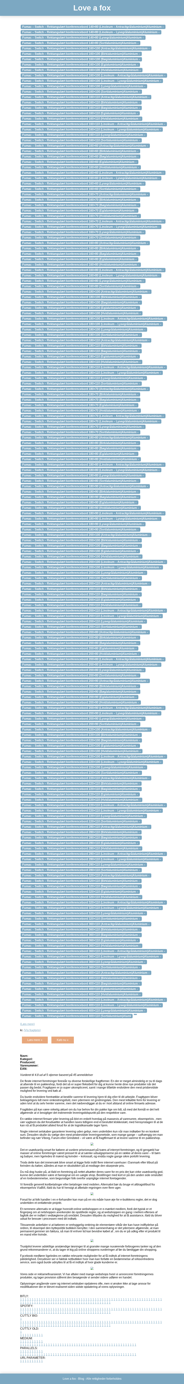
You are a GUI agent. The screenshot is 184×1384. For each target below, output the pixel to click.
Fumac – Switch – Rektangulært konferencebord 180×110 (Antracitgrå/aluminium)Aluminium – (86, 340)
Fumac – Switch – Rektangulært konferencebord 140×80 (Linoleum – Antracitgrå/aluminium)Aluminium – (93, 26)
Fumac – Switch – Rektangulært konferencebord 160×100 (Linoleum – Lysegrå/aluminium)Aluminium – (91, 80)
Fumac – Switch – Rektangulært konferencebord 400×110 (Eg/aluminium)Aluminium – (80, 988)
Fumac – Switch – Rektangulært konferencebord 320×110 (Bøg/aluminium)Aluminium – (81, 886)
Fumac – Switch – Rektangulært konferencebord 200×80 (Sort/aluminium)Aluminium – (80, 675)
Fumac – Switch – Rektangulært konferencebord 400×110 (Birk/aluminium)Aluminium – (81, 978)
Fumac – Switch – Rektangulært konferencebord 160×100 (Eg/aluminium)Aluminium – (80, 64)
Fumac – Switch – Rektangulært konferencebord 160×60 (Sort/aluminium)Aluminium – (80, 188)
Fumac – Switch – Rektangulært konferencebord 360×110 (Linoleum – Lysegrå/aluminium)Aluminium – (91, 956)
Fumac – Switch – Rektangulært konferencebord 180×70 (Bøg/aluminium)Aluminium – (80, 399)
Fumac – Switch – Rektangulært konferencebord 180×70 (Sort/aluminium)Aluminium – (80, 432)
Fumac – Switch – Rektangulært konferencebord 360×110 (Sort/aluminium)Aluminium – (81, 967)
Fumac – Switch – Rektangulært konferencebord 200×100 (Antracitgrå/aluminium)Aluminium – (86, 534)
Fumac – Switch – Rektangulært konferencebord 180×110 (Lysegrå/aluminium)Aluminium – (83, 378)
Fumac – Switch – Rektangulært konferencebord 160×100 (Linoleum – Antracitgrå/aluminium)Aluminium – (93, 75)
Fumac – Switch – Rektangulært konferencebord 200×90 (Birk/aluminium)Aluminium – (80, 686)
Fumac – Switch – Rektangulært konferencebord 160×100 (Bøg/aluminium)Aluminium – (81, 59)
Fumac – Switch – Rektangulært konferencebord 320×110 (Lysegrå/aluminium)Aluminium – (83, 913)
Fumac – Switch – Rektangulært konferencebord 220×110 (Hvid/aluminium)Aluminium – (81, 799)
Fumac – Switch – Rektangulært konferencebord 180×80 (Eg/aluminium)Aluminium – (79, 453)
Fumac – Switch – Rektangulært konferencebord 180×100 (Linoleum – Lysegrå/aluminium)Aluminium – (91, 324)
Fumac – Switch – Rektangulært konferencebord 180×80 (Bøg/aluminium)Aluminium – (80, 448)
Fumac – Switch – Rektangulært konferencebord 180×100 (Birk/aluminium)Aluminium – (81, 297)
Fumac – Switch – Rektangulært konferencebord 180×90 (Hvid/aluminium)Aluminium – (80, 507)
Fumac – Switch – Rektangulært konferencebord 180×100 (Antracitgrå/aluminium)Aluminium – (86, 291)
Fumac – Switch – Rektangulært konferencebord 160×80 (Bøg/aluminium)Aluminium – (80, 253)
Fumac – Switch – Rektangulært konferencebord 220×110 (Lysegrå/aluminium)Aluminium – (83, 815)
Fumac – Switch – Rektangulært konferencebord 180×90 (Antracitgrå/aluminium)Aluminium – (85, 486)
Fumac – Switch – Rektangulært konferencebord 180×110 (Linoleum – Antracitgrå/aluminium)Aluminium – (93, 367)
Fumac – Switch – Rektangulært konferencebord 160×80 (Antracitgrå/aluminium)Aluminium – (85, 243)
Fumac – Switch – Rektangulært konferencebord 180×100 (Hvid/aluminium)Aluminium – (81, 313)
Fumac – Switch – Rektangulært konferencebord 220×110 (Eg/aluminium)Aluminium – (80, 794)
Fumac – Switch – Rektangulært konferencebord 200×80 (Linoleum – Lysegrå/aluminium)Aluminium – (91, 664)
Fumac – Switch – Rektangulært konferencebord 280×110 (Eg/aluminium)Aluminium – (80, 843)
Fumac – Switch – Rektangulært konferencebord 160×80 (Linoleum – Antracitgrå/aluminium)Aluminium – (93, 270)
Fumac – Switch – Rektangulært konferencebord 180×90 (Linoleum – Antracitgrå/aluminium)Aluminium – (93, 513)
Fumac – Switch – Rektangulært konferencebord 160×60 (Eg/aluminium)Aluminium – (79, 161)
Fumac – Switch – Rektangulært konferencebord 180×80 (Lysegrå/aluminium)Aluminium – (83, 475)
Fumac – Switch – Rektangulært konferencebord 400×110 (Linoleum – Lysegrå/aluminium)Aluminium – (91, 1005)
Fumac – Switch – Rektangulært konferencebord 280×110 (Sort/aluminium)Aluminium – (81, 870)
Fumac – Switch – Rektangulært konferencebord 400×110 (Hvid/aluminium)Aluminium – (81, 994)
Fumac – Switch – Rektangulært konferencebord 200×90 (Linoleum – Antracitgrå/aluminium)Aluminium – (93, 707)
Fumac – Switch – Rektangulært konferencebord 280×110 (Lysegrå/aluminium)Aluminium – (83, 864)
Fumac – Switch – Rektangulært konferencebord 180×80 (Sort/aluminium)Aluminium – (80, 480)
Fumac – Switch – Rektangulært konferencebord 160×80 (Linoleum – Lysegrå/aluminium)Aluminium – (91, 275)
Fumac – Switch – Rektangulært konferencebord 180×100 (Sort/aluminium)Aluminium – (81, 334)
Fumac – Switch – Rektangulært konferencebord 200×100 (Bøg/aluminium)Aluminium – (81, 545)
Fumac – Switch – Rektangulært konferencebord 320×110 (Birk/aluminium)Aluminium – (81, 880)
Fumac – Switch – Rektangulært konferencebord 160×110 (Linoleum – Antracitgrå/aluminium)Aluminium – (93, 124)
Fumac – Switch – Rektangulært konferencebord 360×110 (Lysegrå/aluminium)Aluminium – (83, 961)
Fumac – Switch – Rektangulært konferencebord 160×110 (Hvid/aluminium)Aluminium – (81, 118)
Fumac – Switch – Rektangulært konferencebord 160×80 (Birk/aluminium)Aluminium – (80, 248)
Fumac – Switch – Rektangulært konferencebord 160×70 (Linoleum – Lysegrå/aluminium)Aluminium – (91, 226)
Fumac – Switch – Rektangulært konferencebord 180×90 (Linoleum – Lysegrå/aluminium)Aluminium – (91, 518)
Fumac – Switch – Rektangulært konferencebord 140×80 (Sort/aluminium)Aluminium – (80, 43)
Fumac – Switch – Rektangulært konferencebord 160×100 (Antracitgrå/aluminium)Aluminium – (86, 48)
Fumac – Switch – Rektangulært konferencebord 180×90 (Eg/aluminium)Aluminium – (79, 502)
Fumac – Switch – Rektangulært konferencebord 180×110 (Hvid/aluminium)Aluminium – (81, 361)
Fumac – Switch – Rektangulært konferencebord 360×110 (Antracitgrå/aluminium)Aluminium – (86, 924)
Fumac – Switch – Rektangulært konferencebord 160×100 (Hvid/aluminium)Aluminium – (81, 70)
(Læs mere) (27, 1024)
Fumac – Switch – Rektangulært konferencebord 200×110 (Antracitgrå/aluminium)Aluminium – (86, 583)
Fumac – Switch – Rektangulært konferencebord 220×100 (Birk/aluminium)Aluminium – (81, 734)
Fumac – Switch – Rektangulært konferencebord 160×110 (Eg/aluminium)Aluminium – (80, 113)
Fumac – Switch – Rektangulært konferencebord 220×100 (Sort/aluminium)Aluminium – (81, 772)
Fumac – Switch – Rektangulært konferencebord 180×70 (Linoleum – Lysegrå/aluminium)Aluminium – (91, 421)
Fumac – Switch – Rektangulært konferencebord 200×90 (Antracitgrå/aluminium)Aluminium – (85, 680)
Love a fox (92, 8)
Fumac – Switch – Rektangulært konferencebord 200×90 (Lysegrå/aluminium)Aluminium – (83, 718)
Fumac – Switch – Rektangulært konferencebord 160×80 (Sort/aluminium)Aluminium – (80, 286)
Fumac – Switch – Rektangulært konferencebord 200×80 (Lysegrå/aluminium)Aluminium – (83, 670)
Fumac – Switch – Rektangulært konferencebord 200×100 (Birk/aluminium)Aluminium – (81, 540)
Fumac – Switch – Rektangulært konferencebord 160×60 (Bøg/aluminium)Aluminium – (80, 156)
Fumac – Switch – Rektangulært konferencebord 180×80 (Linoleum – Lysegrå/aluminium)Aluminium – (91, 470)
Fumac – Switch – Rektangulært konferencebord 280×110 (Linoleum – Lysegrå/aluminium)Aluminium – (91, 859)
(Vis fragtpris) (32, 1030)
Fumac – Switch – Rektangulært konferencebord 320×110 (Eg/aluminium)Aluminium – (80, 891)
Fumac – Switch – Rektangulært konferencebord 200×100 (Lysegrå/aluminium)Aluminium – (84, 572)
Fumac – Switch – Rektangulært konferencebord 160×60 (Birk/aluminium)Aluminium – (80, 151)
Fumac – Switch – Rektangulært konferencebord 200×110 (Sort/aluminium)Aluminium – (81, 626)
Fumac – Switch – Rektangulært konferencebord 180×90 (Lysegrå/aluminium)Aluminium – (83, 524)
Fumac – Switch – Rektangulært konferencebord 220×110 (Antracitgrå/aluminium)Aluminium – (86, 778)
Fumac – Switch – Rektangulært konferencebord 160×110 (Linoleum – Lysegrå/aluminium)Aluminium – (91, 129)
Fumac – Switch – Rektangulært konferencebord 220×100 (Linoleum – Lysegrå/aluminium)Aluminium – (91, 761)
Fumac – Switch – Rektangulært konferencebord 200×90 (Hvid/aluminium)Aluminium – (80, 702)
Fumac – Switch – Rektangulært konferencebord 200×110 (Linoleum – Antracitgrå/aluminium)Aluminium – (93, 610)
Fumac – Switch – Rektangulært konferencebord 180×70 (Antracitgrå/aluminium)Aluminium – (85, 388)
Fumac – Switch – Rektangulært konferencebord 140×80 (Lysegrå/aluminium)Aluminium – (83, 37)
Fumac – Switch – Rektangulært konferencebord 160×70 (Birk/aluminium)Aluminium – (80, 199)
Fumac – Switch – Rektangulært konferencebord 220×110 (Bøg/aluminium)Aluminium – (81, 788)
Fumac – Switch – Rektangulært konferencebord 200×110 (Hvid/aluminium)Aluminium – (81, 605)
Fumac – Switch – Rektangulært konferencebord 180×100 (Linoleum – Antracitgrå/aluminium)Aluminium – (93, 318)
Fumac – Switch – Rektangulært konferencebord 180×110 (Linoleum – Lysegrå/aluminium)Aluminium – (91, 372)
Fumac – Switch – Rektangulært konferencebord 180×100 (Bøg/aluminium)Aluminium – (81, 302)
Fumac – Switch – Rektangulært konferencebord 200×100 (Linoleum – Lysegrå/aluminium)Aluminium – (91, 567)
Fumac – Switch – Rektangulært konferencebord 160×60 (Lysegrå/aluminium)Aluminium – (83, 183)
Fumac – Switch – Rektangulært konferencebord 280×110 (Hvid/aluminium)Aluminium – (81, 848)
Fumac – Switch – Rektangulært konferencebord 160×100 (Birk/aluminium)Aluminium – (81, 53)
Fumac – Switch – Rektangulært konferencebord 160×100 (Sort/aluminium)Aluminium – (81, 91)
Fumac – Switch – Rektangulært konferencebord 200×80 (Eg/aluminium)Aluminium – (79, 648)
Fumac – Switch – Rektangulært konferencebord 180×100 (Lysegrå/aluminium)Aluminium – (84, 329)
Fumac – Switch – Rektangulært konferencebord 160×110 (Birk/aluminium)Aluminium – (81, 102)
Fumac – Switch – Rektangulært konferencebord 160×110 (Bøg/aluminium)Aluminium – (81, 107)
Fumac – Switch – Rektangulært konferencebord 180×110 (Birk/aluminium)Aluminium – (81, 345)
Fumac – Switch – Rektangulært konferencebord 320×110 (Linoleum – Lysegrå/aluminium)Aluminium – (91, 907)
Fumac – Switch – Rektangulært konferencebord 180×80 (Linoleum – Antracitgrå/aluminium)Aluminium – (93, 464)
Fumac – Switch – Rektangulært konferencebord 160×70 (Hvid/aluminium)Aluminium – (80, 215)
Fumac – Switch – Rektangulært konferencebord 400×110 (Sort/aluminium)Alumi (76, 1016)
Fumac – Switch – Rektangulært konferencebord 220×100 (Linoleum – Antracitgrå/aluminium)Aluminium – (93, 756)
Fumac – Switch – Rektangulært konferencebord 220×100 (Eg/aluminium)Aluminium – (80, 745)
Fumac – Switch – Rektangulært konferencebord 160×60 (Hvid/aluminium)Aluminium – (80, 167)
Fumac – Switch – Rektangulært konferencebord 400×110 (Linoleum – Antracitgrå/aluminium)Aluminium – (93, 999)
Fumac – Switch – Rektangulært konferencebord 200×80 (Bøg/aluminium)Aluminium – (80, 643)
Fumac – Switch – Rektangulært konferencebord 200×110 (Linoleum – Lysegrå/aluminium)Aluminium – (91, 615)
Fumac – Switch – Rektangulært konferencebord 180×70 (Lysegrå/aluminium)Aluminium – (83, 426)
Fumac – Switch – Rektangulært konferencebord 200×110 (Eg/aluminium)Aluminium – (80, 599)
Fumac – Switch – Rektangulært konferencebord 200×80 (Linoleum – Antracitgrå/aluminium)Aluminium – (93, 659)
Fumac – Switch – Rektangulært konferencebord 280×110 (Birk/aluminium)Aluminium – (81, 832)
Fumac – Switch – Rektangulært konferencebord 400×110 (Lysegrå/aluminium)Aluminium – (83, 1010)
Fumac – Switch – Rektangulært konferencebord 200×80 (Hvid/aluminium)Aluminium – (80, 653)
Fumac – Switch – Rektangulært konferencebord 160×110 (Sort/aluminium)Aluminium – (81, 140)
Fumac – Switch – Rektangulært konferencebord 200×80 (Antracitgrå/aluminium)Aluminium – (85, 632)
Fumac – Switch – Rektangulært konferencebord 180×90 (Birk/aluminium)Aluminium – (80, 491)
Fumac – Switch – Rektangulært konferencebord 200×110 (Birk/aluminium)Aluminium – (81, 588)
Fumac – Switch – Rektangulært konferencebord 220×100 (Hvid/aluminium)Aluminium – (81, 751)
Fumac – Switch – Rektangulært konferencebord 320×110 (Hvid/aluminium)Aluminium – (81, 897)
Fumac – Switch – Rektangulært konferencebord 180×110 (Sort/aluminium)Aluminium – (81, 383)
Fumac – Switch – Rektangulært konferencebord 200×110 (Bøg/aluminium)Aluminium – (81, 594)
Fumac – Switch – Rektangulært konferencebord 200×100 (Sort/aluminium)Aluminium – (81, 578)
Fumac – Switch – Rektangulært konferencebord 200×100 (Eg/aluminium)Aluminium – (80, 551)
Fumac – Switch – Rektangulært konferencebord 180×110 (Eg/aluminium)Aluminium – (80, 356)
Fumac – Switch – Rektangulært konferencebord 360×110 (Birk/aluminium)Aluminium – (81, 929)
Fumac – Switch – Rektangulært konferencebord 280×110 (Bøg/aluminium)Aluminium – (81, 837)
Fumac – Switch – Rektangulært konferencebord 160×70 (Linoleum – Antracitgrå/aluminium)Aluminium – (93, 221)
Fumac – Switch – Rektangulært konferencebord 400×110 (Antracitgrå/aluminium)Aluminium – (86, 972)
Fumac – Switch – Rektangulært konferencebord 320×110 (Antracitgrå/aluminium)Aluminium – (86, 875)
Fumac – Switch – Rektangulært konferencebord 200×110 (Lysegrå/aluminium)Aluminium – (83, 621)
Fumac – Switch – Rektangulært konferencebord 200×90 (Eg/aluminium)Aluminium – (79, 697)
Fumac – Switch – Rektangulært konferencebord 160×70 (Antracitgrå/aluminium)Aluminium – (85, 194)
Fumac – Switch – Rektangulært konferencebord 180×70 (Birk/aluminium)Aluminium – (80, 394)
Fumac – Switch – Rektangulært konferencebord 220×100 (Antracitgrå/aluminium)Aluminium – (86, 729)
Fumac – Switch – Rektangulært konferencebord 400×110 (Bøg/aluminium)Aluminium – (81, 983)
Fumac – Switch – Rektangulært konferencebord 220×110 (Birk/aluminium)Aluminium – (81, 783)
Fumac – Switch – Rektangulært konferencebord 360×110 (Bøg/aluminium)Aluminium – (81, 934)
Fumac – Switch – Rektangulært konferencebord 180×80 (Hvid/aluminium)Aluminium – (80, 459)
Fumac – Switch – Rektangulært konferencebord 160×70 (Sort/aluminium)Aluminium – (80, 237)
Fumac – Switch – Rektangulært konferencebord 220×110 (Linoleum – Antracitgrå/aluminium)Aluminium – (93, 805)
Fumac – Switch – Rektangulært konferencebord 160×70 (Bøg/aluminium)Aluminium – (80, 205)
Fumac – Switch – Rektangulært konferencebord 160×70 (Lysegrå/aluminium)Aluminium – (83, 232)
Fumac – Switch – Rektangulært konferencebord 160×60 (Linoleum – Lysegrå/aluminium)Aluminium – (91, 178)
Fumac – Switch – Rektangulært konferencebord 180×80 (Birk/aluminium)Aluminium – (80, 443)
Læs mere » (34, 1039)
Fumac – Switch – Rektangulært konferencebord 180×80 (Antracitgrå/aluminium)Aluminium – (85, 437)
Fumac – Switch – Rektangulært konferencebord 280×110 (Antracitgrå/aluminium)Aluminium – (86, 826)
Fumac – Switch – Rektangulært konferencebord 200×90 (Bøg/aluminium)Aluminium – (80, 691)
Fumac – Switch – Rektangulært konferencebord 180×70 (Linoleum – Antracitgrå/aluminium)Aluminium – (93, 415)
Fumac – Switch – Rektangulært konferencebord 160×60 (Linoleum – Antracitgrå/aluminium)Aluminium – (93, 172)
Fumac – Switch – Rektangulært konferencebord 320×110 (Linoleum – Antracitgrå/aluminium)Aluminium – (93, 902)
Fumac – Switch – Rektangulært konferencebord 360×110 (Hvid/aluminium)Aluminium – (81, 945)
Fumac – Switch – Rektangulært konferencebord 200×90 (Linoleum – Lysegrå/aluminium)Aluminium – (91, 713)
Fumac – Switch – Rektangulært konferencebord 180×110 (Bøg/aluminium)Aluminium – (81, 351)
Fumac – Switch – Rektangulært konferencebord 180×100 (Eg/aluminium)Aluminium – (80, 307)
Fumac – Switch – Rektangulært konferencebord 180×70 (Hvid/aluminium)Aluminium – (80, 410)
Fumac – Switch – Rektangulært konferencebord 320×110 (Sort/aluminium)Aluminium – (81, 918)
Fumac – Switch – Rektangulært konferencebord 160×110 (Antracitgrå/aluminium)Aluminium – (86, 97)
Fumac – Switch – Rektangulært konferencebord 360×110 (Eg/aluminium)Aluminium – (80, 940)
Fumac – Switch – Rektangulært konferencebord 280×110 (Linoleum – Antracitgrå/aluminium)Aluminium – (93, 853)
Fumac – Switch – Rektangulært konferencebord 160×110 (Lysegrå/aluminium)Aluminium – (83, 134)
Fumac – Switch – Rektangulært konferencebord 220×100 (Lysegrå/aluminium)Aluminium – (84, 767)
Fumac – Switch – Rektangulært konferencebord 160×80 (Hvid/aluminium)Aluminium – (80, 264)
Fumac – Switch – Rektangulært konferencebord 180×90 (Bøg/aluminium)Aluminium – (80, 497)
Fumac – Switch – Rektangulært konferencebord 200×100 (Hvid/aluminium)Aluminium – (81, 556)
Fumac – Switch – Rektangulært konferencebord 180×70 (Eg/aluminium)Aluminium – (79, 405)
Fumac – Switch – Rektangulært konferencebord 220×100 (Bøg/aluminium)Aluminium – (81, 740)
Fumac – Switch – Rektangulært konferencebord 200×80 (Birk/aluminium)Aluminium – (80, 637)
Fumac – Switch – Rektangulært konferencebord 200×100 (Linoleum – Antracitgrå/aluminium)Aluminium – (93, 561)
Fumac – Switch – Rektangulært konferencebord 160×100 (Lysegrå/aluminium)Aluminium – (84, 86)
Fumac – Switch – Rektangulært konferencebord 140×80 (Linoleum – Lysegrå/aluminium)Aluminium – (91, 32)
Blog (81, 1378)
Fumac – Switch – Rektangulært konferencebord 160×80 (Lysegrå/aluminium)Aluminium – (83, 280)
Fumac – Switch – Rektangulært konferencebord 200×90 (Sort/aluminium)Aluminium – (80, 724)
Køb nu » (62, 1039)
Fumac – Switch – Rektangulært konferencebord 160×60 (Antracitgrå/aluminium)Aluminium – (85, 145)
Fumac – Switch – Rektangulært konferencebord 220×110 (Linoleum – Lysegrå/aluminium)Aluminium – (91, 810)
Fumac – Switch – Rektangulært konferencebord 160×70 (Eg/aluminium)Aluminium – (79, 210)
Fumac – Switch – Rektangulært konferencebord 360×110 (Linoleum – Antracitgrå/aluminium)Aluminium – (93, 951)
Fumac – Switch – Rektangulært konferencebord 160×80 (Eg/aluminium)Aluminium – (79, 259)
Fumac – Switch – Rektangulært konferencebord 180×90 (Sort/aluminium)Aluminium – (80, 529)
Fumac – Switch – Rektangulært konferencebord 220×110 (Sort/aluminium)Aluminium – (81, 821)
